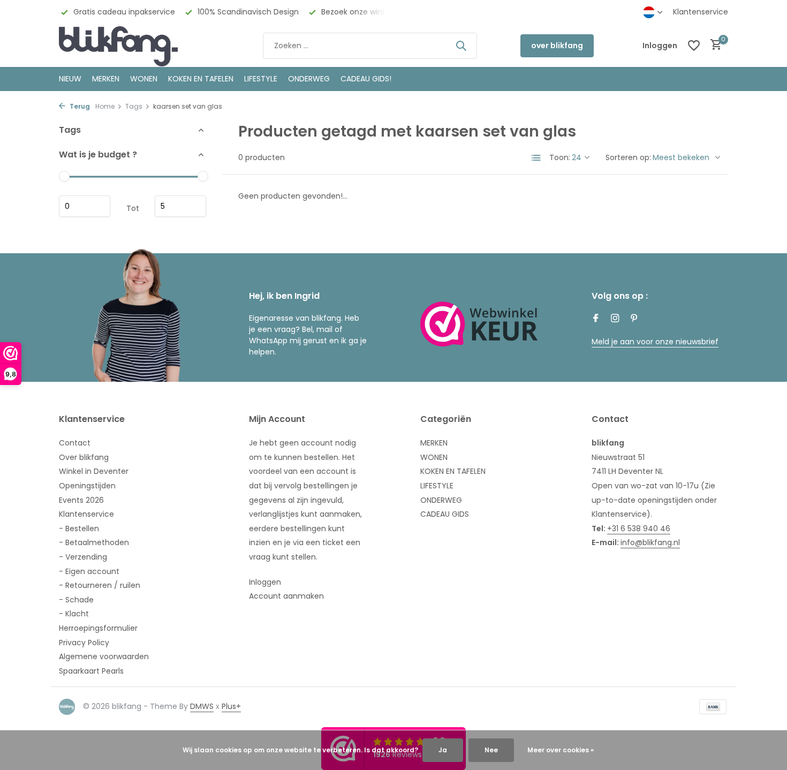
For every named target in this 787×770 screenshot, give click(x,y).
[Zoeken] (461, 45)
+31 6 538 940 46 (638, 528)
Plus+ (231, 706)
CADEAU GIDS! (365, 78)
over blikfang (557, 45)
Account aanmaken (286, 596)
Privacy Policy (84, 642)
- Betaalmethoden (94, 542)
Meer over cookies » (560, 749)
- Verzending (83, 557)
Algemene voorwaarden (104, 656)
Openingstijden (87, 485)
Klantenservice (700, 11)
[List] (536, 158)
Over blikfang (84, 457)
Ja (442, 749)
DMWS (202, 706)
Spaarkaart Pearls (91, 671)
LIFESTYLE (436, 485)
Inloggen (265, 582)
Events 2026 (81, 500)
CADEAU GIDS (444, 514)
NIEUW (70, 78)
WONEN (143, 78)
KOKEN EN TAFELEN (200, 78)
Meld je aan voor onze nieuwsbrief (655, 341)
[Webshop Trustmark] (479, 323)
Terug (79, 106)
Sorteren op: (628, 157)
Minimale (84, 206)
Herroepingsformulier (98, 628)
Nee (491, 749)
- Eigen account (89, 571)
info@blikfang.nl (650, 542)
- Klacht (74, 613)
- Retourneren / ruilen (99, 585)
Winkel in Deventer (93, 471)
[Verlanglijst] (694, 45)
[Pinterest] (634, 319)
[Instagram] (615, 319)
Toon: (559, 157)
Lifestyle (260, 78)
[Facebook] (596, 319)
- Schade (76, 599)
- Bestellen (79, 528)
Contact (74, 442)
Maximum (180, 206)
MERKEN (105, 78)
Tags (133, 106)
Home (105, 106)
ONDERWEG (309, 78)
